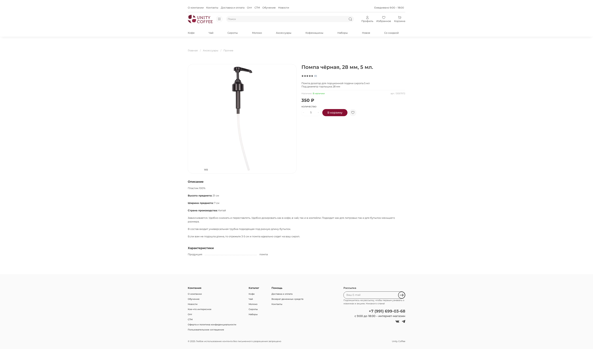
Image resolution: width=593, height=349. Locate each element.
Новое (366, 32)
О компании (196, 7)
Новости (283, 7)
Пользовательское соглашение (206, 329)
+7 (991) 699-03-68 (387, 311)
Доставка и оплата (232, 7)
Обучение (269, 7)
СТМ (257, 7)
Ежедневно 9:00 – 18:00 (389, 7)
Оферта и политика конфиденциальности (212, 324)
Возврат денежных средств (287, 299)
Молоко (257, 32)
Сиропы (232, 32)
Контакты (212, 7)
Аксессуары (283, 32)
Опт (249, 7)
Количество (308, 107)
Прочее (228, 50)
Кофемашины (314, 32)
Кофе (191, 32)
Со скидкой (391, 32)
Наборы (342, 32)
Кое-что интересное (199, 309)
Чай (211, 32)
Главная (193, 50)
